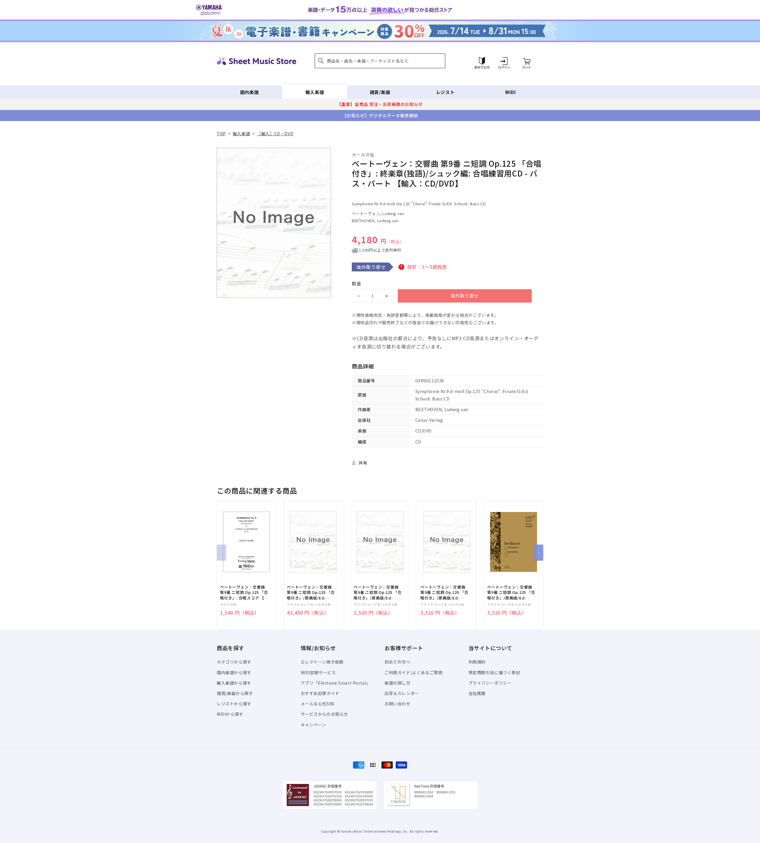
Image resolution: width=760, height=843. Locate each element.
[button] (380, 60)
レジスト (445, 92)
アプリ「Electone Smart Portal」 (336, 683)
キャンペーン (314, 725)
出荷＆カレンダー (401, 693)
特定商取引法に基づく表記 (494, 672)
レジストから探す (234, 704)
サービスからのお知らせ (325, 714)
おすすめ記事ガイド (320, 693)
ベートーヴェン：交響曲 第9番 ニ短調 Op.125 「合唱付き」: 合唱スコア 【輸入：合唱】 (244, 592)
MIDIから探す (230, 714)
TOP (221, 133)
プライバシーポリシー (490, 683)
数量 (356, 283)
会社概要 (477, 693)
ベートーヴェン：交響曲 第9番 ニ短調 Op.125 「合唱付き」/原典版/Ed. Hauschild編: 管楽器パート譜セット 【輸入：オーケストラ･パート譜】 (311, 592)
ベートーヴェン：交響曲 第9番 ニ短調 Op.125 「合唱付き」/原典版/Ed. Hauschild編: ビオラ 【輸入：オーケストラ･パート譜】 (444, 592)
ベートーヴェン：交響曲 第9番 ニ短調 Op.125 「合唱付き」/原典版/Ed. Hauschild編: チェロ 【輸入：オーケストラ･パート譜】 (378, 592)
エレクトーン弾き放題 (322, 662)
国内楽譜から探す (234, 672)
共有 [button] (363, 463)
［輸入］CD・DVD (275, 133)
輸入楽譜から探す (234, 683)
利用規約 (477, 662)
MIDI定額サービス (318, 672)
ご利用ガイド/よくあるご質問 (413, 672)
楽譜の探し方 (397, 683)
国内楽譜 (249, 92)
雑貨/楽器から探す (235, 693)
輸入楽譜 (314, 92)
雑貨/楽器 (380, 92)
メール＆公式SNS (318, 704)
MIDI (510, 92)
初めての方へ (397, 662)
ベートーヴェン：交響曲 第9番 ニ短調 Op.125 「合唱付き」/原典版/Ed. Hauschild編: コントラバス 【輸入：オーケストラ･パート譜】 (511, 592)
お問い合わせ (397, 704)
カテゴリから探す (234, 662)
